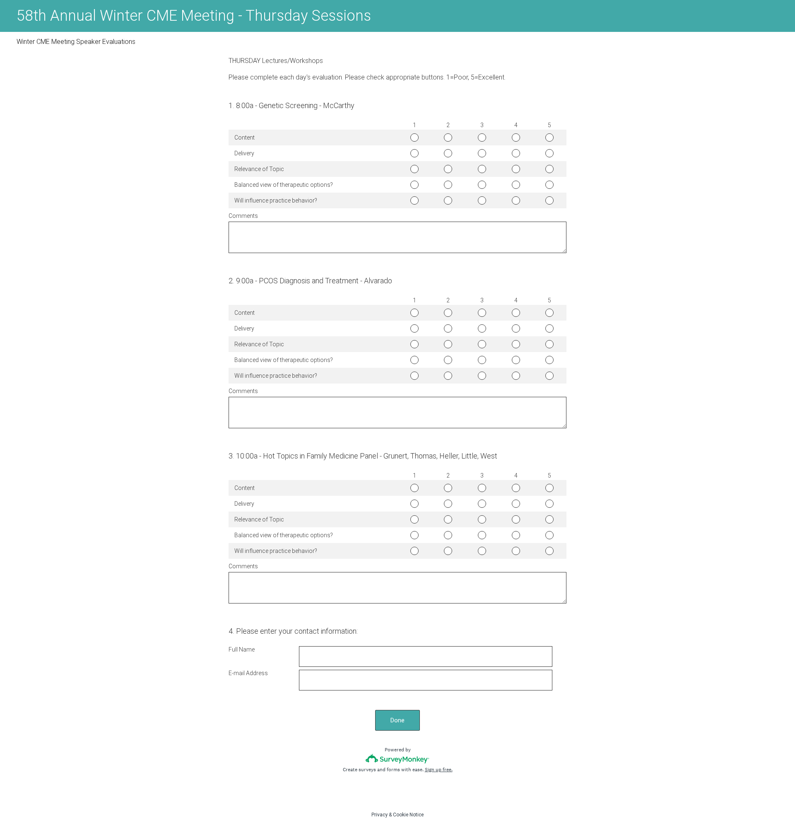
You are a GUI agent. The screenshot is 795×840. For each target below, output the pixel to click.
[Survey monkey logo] (398, 758)
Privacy (379, 815)
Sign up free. (439, 769)
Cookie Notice (408, 815)
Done (397, 720)
